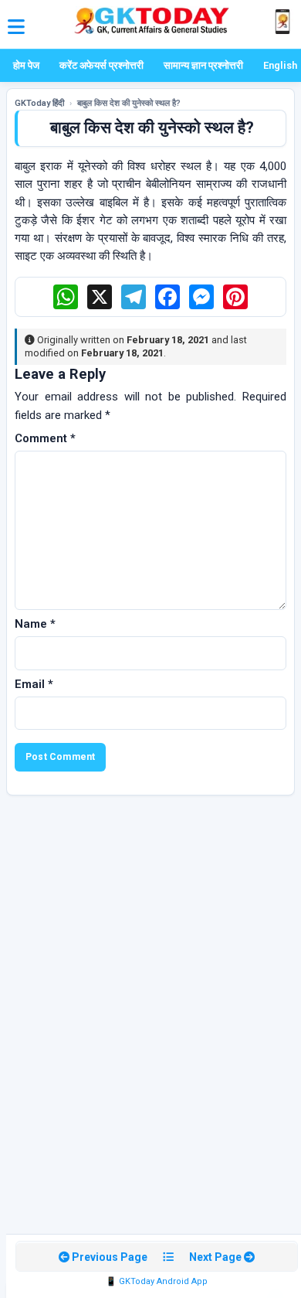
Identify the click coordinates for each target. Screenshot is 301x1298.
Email (34, 684)
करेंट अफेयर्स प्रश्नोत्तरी (101, 65)
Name (35, 624)
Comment (45, 438)
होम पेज (26, 65)
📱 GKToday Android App (157, 1281)
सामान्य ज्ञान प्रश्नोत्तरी (203, 65)
